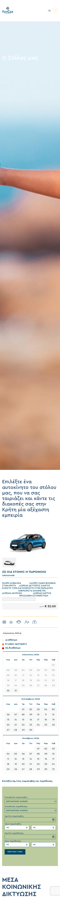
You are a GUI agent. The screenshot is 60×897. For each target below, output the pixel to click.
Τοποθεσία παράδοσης (15, 806)
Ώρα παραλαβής (13, 824)
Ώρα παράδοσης (13, 841)
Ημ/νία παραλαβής (14, 816)
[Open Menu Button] (55, 11)
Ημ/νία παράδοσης (14, 833)
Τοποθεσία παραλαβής (15, 797)
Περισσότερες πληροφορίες (18, 599)
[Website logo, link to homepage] (7, 20)
